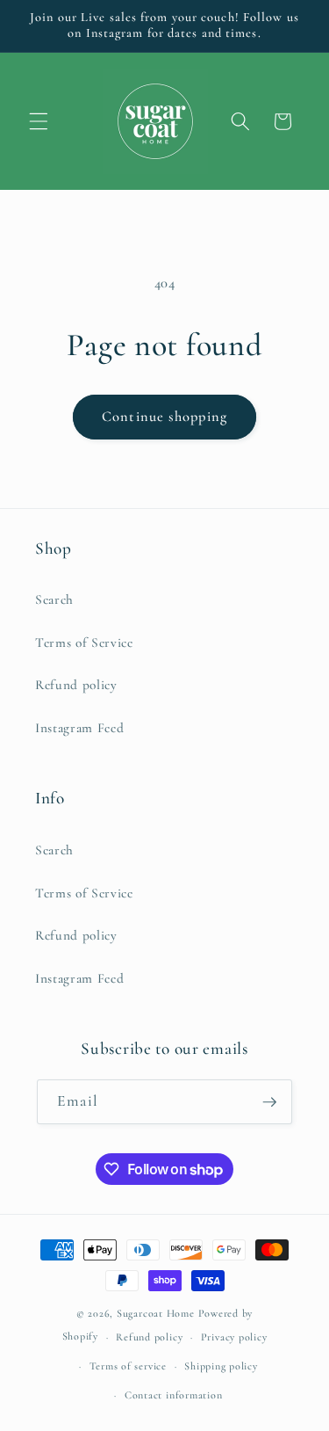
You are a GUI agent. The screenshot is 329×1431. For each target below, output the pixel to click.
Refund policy (76, 685)
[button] (39, 121)
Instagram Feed (79, 728)
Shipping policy (221, 1366)
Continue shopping (164, 416)
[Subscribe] (269, 1102)
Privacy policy (234, 1337)
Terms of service (128, 1366)
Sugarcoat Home (156, 1313)
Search (54, 599)
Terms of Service (84, 642)
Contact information (174, 1395)
